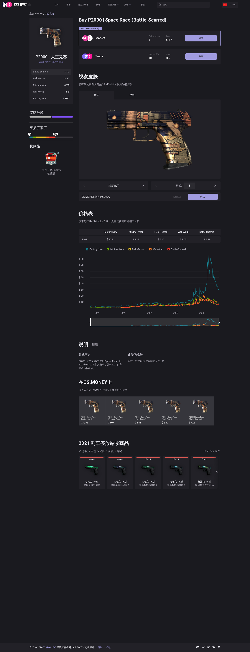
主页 (31, 13)
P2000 (39, 13)
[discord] (219, 647)
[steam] (203, 647)
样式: (179, 185)
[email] (197, 647)
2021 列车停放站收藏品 (51, 172)
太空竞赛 (59, 56)
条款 (108, 647)
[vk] (213, 647)
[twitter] (208, 647)
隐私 (100, 647)
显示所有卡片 (212, 451)
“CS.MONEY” (49, 647)
